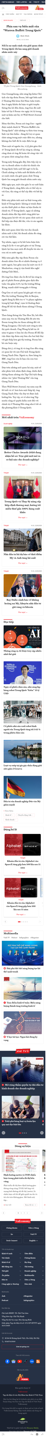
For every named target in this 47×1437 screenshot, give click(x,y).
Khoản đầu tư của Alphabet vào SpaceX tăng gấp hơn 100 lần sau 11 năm (22, 864)
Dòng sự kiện (23, 1146)
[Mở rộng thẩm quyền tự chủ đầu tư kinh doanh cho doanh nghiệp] (23, 1069)
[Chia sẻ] (42, 1434)
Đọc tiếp (9, 622)
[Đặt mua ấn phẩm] (39, 7)
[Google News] (37, 1434)
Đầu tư (19, 14)
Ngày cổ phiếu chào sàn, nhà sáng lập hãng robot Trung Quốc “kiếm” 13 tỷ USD (22, 690)
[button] (19, 921)
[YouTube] (19, 1361)
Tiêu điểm (10, 14)
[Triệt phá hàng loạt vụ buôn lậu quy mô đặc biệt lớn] (21, 1107)
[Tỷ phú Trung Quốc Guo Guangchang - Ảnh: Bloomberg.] (22, 57)
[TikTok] (26, 1361)
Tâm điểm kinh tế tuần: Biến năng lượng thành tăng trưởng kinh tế (22, 1004)
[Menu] (3, 1434)
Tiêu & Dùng (21, 2)
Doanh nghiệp (8, 424)
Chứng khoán (8, 2)
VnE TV (36, 2)
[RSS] (38, 1361)
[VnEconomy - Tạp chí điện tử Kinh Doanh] (23, 1221)
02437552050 (10, 1341)
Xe (30, 2)
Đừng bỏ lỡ (10, 829)
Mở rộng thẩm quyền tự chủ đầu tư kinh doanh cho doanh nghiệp (22, 1087)
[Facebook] (7, 1361)
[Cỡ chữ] (31, 1434)
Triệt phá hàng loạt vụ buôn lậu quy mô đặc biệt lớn (19, 1123)
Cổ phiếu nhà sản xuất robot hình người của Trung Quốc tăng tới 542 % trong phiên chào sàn (22, 729)
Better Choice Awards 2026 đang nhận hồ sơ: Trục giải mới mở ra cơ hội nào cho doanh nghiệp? (22, 456)
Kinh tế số (38, 14)
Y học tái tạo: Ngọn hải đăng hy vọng (20, 1038)
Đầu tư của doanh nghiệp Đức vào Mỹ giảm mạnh (22, 803)
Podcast (14, 938)
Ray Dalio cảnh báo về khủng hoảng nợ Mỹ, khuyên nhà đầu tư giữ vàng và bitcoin (22, 603)
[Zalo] (32, 1361)
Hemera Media (33, 1428)
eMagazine (34, 938)
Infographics (24, 938)
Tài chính (28, 14)
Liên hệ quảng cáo (22, 1346)
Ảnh (3, 1296)
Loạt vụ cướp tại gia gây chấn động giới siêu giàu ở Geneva (23, 767)
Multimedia (11, 933)
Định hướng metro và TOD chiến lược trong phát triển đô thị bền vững (20, 1178)
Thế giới (6, 473)
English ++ (33, 1241)
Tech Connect (11, 1241)
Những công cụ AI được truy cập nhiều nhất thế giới (22, 652)
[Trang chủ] (3, 14)
